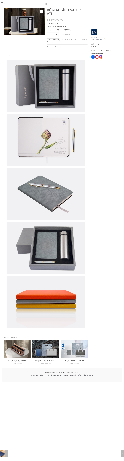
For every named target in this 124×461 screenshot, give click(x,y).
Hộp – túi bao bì (88, 375)
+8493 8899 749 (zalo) (72, 372)
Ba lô (47, 375)
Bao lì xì (65, 375)
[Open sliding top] (122, 2)
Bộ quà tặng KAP (74, 39)
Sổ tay (42, 375)
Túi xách (53, 375)
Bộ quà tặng (34, 375)
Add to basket (66, 35)
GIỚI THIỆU (95, 44)
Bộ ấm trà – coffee (76, 375)
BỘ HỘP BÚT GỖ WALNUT (17, 361)
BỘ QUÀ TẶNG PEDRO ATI (74, 361)
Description (9, 55)
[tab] (9, 55)
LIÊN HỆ (93, 47)
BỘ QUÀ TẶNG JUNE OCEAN (46, 361)
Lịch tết (59, 375)
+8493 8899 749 (97, 53)
